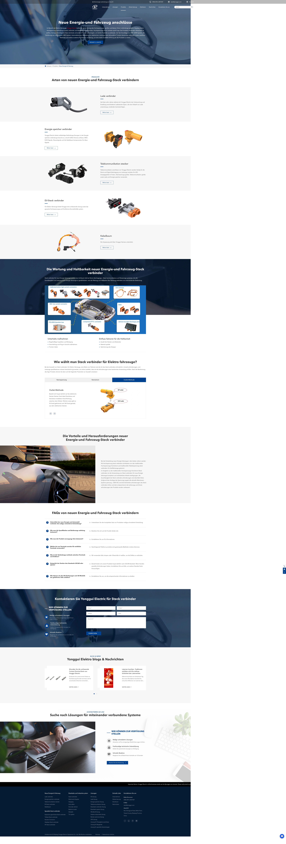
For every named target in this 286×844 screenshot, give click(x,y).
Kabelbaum (106, 236)
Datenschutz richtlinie (108, 834)
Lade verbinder (108, 96)
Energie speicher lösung (97, 802)
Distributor (143, 7)
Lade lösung (94, 799)
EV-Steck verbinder (54, 200)
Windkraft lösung (95, 812)
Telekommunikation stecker (114, 163)
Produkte (123, 7)
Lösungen (115, 7)
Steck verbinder (73, 796)
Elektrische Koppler (74, 799)
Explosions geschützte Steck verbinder (55, 814)
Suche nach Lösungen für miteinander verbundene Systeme (95, 715)
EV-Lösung (93, 796)
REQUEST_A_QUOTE (95, 42)
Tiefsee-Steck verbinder (51, 817)
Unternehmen (105, 7)
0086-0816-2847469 (157, 2)
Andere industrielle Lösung (98, 814)
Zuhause (49, 66)
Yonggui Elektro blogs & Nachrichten (95, 659)
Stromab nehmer (73, 807)
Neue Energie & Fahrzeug (66, 66)
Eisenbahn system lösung (97, 809)
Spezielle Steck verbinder (52, 811)
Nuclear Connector (50, 819)
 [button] (54, 413)
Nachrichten (152, 7)
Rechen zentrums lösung (97, 817)
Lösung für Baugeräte (96, 824)
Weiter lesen (106, 112)
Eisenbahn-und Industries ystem (78, 793)
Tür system (71, 814)
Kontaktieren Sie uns (164, 7)
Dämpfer (71, 812)
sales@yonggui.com (176, 2)
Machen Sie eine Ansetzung (117, 762)
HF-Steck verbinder (50, 824)
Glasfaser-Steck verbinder (51, 822)
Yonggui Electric (71, 28)
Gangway (71, 802)
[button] (94, 693)
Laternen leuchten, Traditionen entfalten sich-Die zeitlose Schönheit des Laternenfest (79, 671)
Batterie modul (73, 809)
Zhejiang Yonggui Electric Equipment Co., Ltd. (66, 834)
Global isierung (133, 7)
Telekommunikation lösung (98, 804)
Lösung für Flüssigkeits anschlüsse (100, 822)
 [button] (50, 413)
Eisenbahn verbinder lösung (98, 807)
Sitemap (97, 834)
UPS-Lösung (94, 819)
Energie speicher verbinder (58, 129)
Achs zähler (72, 804)
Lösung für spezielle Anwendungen (100, 827)
